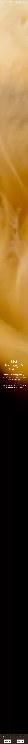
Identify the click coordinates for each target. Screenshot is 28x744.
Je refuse (20, 741)
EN (21, 1)
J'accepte (7, 741)
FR (19, 1)
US (23, 1)
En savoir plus (13, 737)
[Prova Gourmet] (14, 2)
